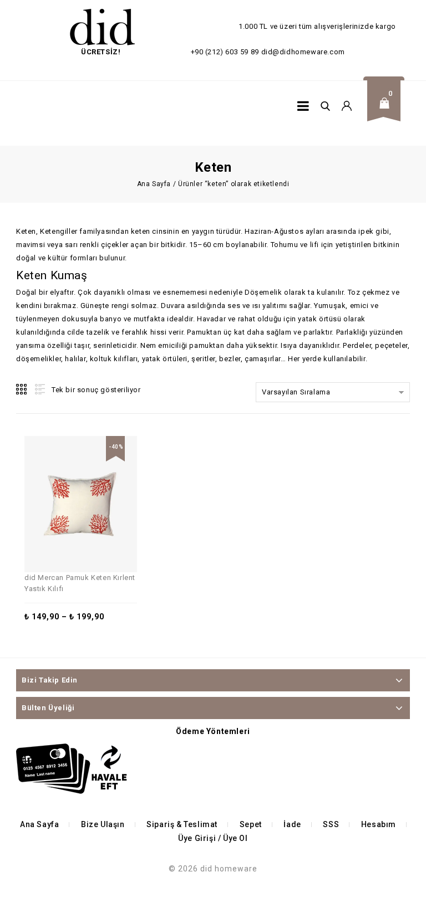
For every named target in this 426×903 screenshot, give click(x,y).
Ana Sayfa (154, 184)
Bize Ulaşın (103, 824)
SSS (331, 824)
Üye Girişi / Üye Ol (212, 838)
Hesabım (378, 824)
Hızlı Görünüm (95, 478)
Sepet (251, 824)
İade (292, 824)
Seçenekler (69, 478)
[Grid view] (22, 389)
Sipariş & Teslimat (181, 824)
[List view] (39, 389)
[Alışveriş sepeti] (387, 112)
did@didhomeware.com (303, 52)
